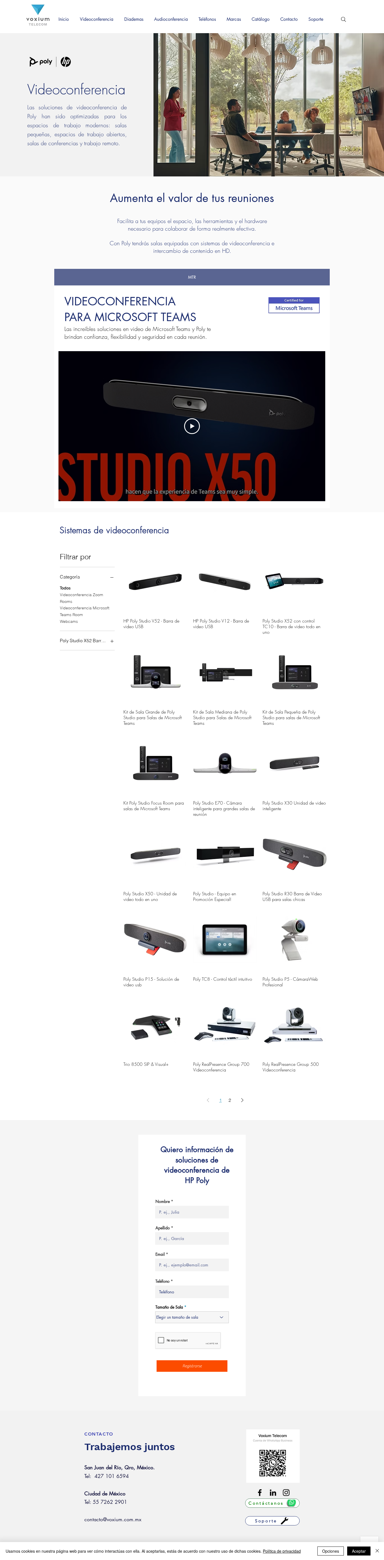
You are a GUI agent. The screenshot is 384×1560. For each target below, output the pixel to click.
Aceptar (359, 1551)
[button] (98, 19)
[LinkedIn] (272, 1492)
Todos (65, 588)
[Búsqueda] (343, 19)
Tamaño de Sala (169, 1307)
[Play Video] (192, 426)
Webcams (69, 621)
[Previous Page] (208, 1100)
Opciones (330, 1551)
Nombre (162, 1202)
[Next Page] (242, 1100)
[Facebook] (259, 1492)
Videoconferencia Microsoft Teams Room (84, 611)
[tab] (192, 277)
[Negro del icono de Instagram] (286, 1492)
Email (160, 1254)
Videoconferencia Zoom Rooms (81, 598)
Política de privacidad (282, 1551)
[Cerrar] (377, 1551)
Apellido (162, 1228)
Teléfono (162, 1281)
